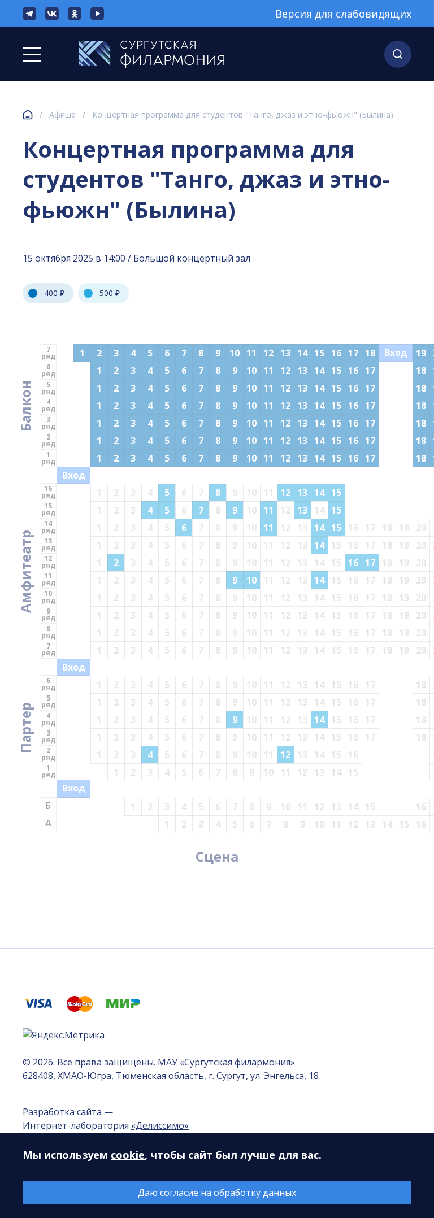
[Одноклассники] (74, 13)
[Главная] (28, 115)
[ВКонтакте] (52, 13)
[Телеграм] (29, 13)
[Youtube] (97, 13)
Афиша (62, 114)
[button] (397, 54)
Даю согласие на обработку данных (217, 1192)
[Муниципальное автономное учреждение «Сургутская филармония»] (151, 54)
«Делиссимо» (160, 1125)
